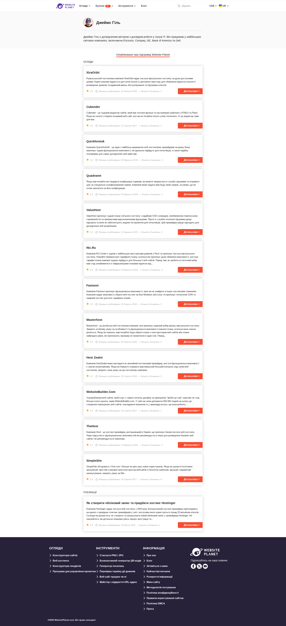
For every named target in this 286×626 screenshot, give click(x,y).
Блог (149, 560)
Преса (150, 609)
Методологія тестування (161, 587)
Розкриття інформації (159, 576)
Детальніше (191, 91)
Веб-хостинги (61, 560)
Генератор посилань (112, 566)
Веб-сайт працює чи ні (113, 576)
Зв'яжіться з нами (157, 566)
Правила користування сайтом (165, 598)
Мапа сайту (153, 582)
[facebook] (193, 566)
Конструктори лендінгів (67, 566)
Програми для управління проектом (74, 571)
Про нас (151, 555)
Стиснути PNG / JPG (111, 555)
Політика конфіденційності (163, 593)
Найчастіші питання (158, 571)
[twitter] (199, 566)
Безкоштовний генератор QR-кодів (120, 560)
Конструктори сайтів (65, 555)
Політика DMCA (156, 603)
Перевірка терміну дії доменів (117, 571)
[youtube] (205, 566)
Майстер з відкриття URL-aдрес (118, 582)
